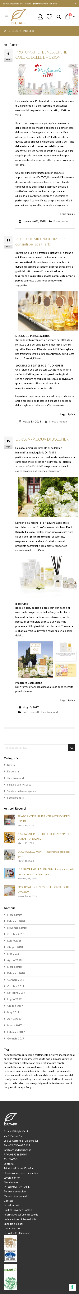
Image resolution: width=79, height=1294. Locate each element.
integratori (41, 1071)
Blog (15, 31)
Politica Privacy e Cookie (18, 1209)
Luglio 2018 (14, 940)
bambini (37, 1079)
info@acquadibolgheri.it (17, 1149)
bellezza (54, 1054)
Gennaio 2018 (15, 979)
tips (6, 1062)
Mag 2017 (13, 1012)
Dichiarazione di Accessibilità (20, 1219)
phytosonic (57, 1067)
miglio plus (10, 1075)
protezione (15, 1062)
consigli (8, 1079)
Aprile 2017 (14, 1018)
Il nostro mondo (58, 421)
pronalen (30, 1083)
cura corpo (28, 1054)
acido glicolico (54, 1058)
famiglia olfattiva (51, 1079)
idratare (22, 1067)
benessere (10, 1071)
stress (58, 1083)
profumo (46, 1062)
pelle (48, 1067)
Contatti (8, 1200)
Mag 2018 (13, 953)
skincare (17, 1054)
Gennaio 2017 (15, 1038)
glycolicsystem (30, 1058)
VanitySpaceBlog (22, 1079)
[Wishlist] (49, 16)
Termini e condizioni (15, 1191)
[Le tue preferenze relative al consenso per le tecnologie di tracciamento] (72, 1287)
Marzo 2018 (14, 966)
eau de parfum (56, 1071)
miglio (67, 1071)
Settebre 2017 (16, 992)
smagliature (28, 1071)
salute (42, 1058)
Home (5, 31)
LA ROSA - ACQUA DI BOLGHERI (42, 439)
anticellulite (10, 1067)
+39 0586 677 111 (19, 1145)
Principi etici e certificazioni (19, 1168)
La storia (9, 1163)
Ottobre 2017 (15, 986)
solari (32, 1062)
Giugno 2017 (15, 1005)
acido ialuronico (36, 1067)
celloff (21, 1083)
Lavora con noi (12, 1177)
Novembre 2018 (17, 927)
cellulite (17, 1058)
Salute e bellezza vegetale (21, 791)
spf (31, 1075)
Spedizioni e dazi (13, 1223)
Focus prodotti (61, 221)
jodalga (39, 1083)
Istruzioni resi (11, 1205)
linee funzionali (67, 1054)
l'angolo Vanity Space (19, 784)
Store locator (11, 1182)
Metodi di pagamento (16, 1196)
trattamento (42, 1054)
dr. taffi (8, 1054)
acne (19, 1071)
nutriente (49, 1083)
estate (25, 1062)
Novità (11, 764)
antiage (8, 1058)
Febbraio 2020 (16, 921)
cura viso (67, 1058)
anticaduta (22, 1075)
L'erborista (13, 771)
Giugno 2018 (15, 947)
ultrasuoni (66, 1079)
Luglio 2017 (14, 999)
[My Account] (40, 16)
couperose (55, 1075)
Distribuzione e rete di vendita (21, 1173)
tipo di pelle (11, 1083)
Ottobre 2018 (15, 934)
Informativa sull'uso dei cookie (21, 1214)
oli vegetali (67, 1075)
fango (29, 1087)
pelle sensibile (41, 1075)
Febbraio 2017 (16, 1032)
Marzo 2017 (14, 1025)
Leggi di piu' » (67, 213)
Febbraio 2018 (16, 973)
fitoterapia (20, 1087)
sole (38, 1062)
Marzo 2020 (14, 914)
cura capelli (57, 1062)
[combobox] (39, 747)
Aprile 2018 (14, 960)
